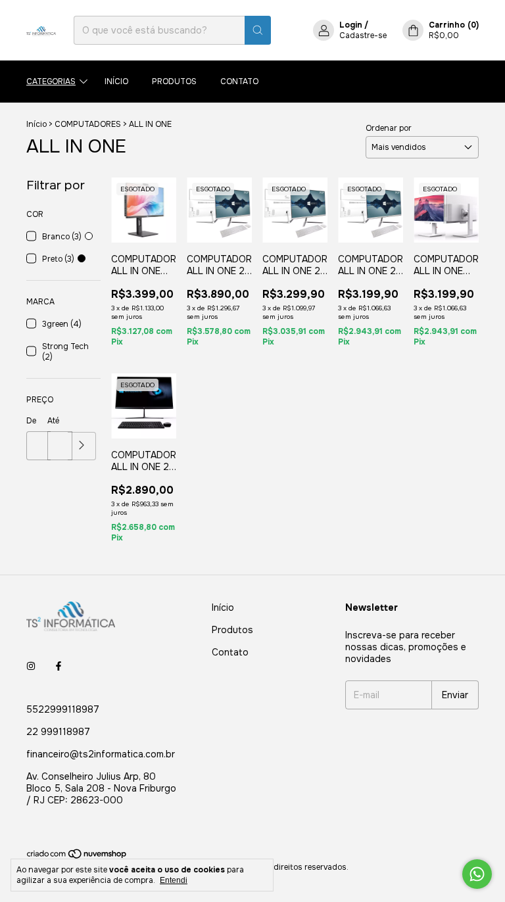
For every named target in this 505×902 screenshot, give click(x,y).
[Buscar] (258, 30)
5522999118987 (62, 709)
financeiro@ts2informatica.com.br (100, 754)
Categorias (51, 81)
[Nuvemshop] (77, 856)
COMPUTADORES (88, 124)
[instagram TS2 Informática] (31, 666)
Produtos (174, 81)
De (31, 420)
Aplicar (82, 446)
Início (116, 81)
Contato (239, 81)
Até (53, 420)
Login (350, 25)
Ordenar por (389, 128)
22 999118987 (58, 732)
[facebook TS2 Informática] (58, 666)
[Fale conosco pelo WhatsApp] (477, 874)
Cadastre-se (363, 35)
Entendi (173, 880)
